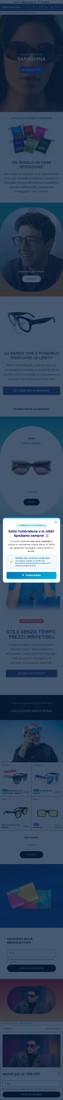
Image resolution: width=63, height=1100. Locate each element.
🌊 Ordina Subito (31, 575)
